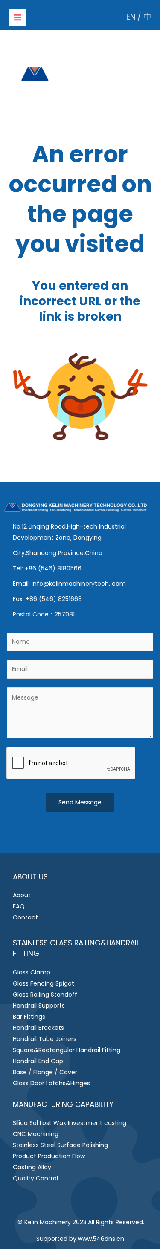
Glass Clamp (31, 972)
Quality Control (35, 1178)
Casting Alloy (32, 1167)
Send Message (80, 802)
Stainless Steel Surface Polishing (60, 1145)
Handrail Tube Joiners (44, 1039)
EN (130, 17)
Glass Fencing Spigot (43, 983)
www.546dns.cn (101, 1239)
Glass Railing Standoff (45, 994)
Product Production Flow (49, 1156)
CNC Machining (35, 1134)
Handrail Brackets (38, 1027)
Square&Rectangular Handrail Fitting (66, 1050)
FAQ (19, 906)
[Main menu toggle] (17, 17)
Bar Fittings (29, 1016)
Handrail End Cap (38, 1061)
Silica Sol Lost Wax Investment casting (69, 1123)
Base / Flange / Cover (45, 1072)
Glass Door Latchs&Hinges (51, 1083)
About (22, 895)
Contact (25, 917)
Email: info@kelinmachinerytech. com (69, 583)
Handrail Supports (39, 1005)
